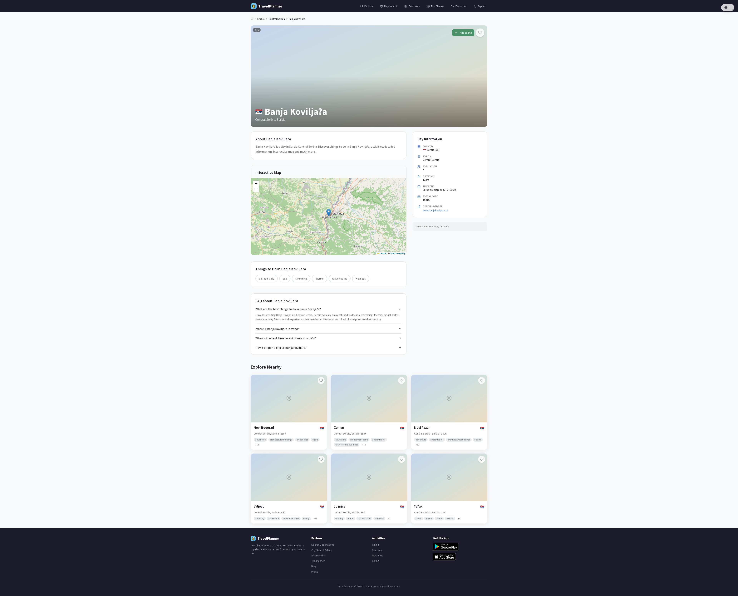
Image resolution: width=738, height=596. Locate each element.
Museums (377, 555)
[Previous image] (257, 76)
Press (314, 571)
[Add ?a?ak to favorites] (481, 459)
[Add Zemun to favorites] (401, 380)
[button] (328, 213)
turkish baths (339, 278)
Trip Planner (318, 561)
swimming (301, 278)
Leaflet (382, 253)
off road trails (266, 278)
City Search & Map (321, 550)
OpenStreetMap (397, 253)
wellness (361, 278)
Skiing (375, 561)
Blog (314, 566)
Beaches (377, 550)
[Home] (252, 18)
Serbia (261, 19)
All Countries (318, 555)
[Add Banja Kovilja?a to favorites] (480, 32)
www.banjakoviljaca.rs (435, 210)
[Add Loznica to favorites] (401, 459)
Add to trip (466, 32)
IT (730, 7)
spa (285, 278)
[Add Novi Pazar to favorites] (481, 380)
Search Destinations (322, 544)
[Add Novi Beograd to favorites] (321, 380)
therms (319, 278)
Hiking (375, 544)
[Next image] (481, 76)
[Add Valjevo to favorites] (321, 459)
